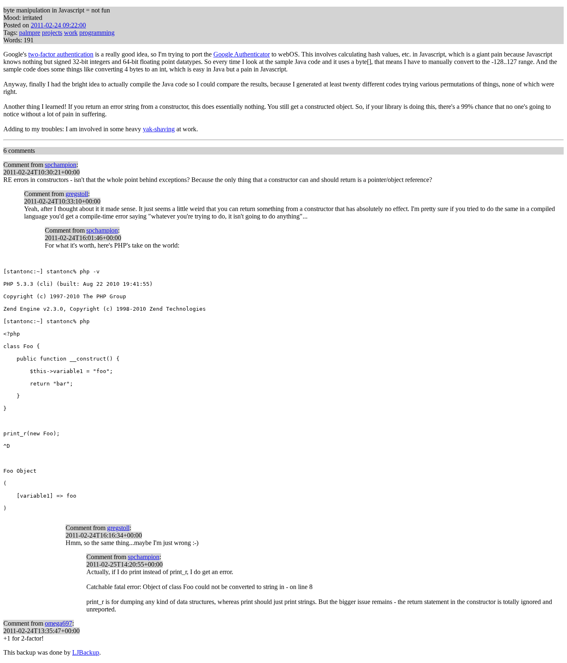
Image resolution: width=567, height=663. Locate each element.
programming (97, 32)
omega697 (58, 623)
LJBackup (85, 652)
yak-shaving (159, 129)
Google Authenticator (241, 54)
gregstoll (77, 193)
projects (52, 32)
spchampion (60, 164)
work (71, 32)
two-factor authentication (60, 54)
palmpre (29, 32)
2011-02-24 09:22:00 (58, 25)
